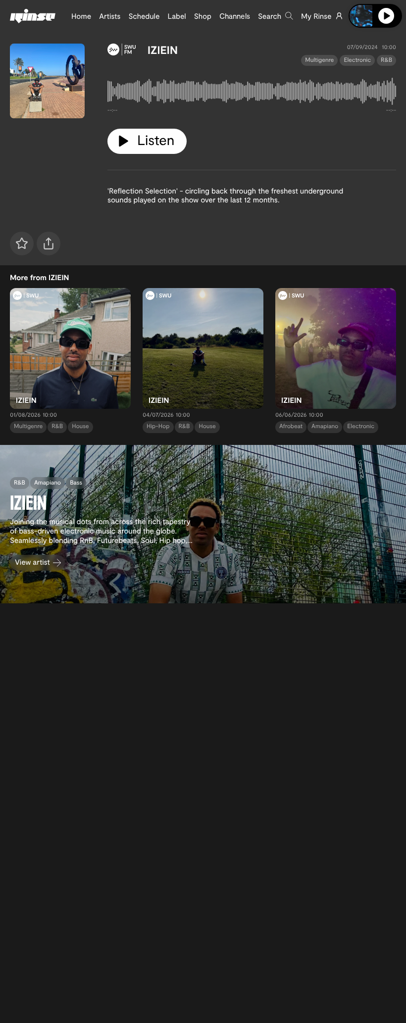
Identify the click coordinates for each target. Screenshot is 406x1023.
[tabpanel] (251, 93)
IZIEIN (163, 50)
